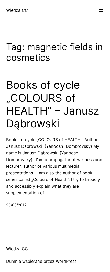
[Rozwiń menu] (101, 10)
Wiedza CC (17, 10)
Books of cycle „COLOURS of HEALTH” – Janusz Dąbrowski (52, 104)
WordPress (66, 261)
